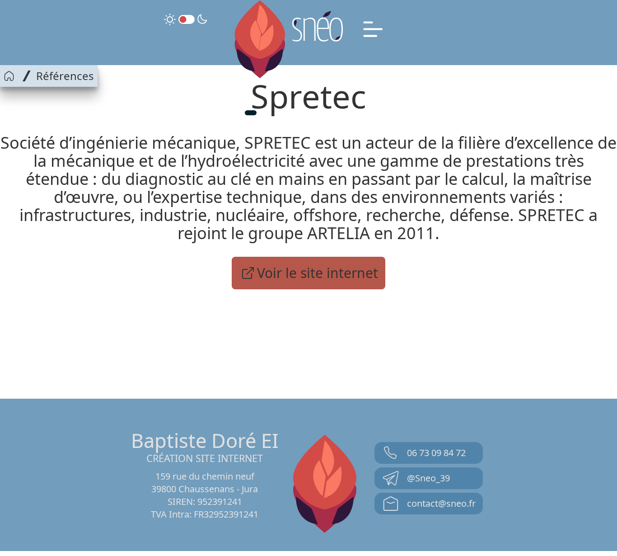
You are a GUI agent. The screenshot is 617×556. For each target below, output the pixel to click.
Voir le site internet (317, 273)
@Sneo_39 (428, 478)
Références (65, 76)
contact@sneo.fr (441, 503)
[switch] (186, 19)
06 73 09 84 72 (436, 453)
